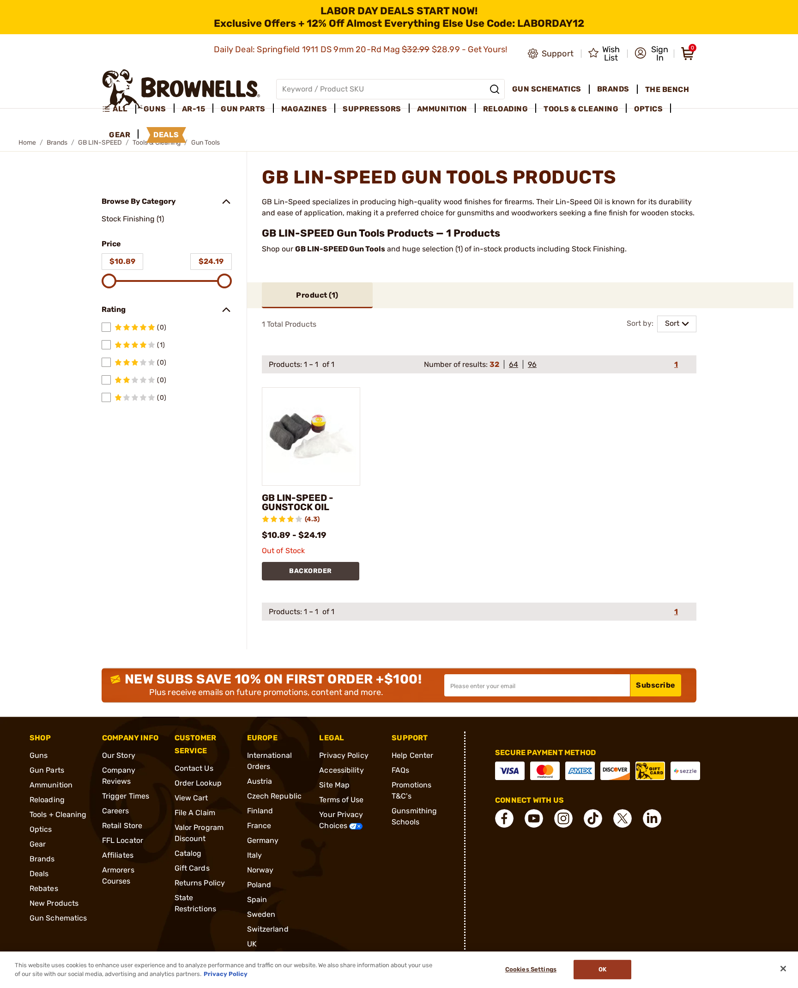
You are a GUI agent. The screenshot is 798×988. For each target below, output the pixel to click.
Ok (602, 969)
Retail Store (122, 825)
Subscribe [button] (656, 685)
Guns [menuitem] (155, 108)
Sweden (261, 914)
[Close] (783, 968)
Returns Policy (200, 882)
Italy (254, 855)
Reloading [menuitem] (505, 108)
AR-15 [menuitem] (194, 108)
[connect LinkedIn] (652, 818)
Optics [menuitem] (648, 108)
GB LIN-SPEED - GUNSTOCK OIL (297, 502)
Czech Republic (274, 796)
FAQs (400, 770)
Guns (39, 755)
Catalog (188, 853)
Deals (39, 873)
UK (252, 943)
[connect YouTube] (534, 818)
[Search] (494, 89)
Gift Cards (192, 868)
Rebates (44, 888)
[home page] (181, 89)
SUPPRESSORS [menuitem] (372, 108)
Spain (257, 899)
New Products (54, 903)
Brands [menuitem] (613, 89)
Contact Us (194, 768)
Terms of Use (341, 799)
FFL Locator (122, 840)
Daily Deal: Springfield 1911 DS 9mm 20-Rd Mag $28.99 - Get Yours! (361, 49)
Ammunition (51, 785)
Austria (259, 781)
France (259, 825)
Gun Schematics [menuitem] (546, 89)
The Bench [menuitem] (667, 89)
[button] (651, 53)
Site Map (334, 785)
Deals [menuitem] (166, 134)
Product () (317, 295)
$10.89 (122, 261)
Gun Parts (47, 770)
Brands (57, 142)
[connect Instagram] (563, 818)
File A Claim (195, 812)
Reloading (47, 799)
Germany (263, 840)
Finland (260, 810)
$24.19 (211, 261)
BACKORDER (310, 571)
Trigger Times (125, 796)
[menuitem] (119, 109)
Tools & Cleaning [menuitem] (581, 108)
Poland (259, 884)
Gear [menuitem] (119, 134)
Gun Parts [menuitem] (243, 108)
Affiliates (117, 855)
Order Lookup (198, 783)
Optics (41, 829)
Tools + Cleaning (58, 814)
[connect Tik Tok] (593, 818)
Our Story (118, 755)
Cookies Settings (530, 969)
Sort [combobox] (672, 323)
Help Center (412, 755)
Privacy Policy (343, 755)
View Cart (191, 797)
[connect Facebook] (504, 818)
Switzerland (268, 929)
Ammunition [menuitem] (442, 108)
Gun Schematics (58, 918)
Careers (115, 810)
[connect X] (622, 818)
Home (27, 142)
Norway (260, 870)
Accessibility (341, 770)
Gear (38, 844)
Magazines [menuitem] (304, 108)
